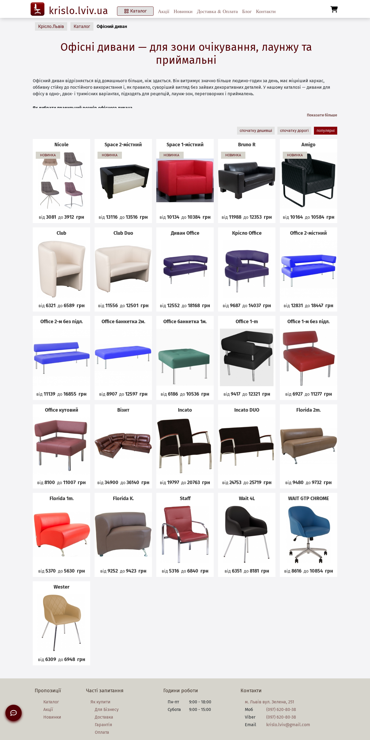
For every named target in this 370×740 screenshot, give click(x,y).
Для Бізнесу (107, 709)
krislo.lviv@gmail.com (288, 724)
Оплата (102, 732)
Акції (163, 11)
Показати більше (322, 115)
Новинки (183, 11)
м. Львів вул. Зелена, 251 (269, 701)
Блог (247, 11)
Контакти (266, 11)
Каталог (138, 11)
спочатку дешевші (256, 130)
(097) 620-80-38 (281, 709)
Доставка (104, 717)
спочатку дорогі (294, 130)
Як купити (100, 701)
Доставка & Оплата (217, 11)
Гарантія (103, 724)
